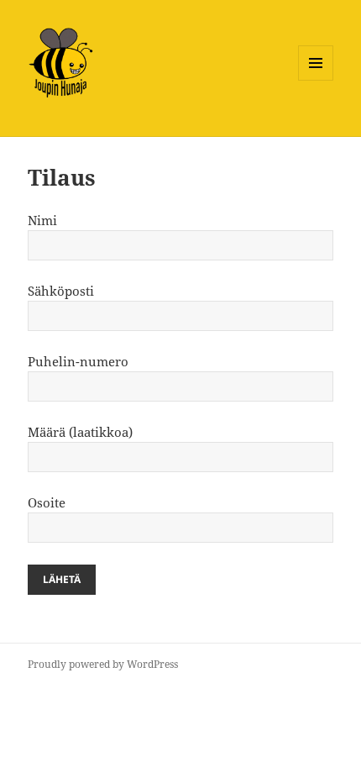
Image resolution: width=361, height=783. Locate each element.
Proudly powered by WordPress (103, 664)
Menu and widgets (316, 80)
